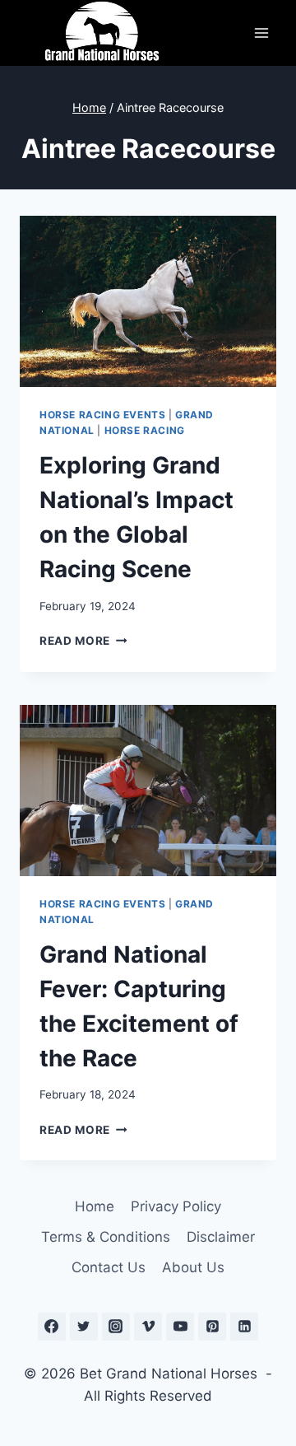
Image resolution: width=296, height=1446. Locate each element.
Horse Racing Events (102, 414)
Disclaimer (221, 1237)
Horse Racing (144, 430)
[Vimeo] (148, 1327)
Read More (83, 640)
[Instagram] (116, 1327)
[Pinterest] (212, 1327)
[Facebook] (52, 1327)
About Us (193, 1267)
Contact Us (109, 1267)
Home (94, 1206)
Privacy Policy (176, 1206)
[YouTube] (180, 1327)
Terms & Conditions (105, 1237)
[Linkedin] (244, 1327)
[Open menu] (261, 32)
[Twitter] (84, 1327)
